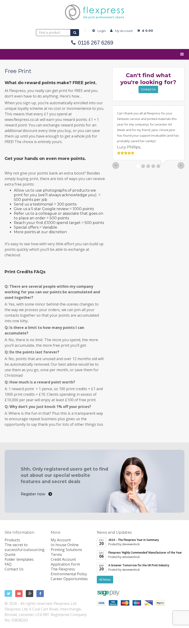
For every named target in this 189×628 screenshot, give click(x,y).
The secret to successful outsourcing (24, 547)
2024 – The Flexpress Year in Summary (133, 540)
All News (105, 579)
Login (101, 31)
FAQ (8, 564)
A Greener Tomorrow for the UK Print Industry (138, 565)
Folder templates (19, 559)
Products (12, 539)
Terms (56, 554)
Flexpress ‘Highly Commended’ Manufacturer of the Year (145, 552)
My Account (124, 31)
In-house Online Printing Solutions (66, 547)
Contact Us (148, 89)
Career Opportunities (69, 578)
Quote (10, 554)
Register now (33, 494)
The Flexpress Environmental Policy (69, 571)
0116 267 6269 (95, 42)
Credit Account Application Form (65, 562)
